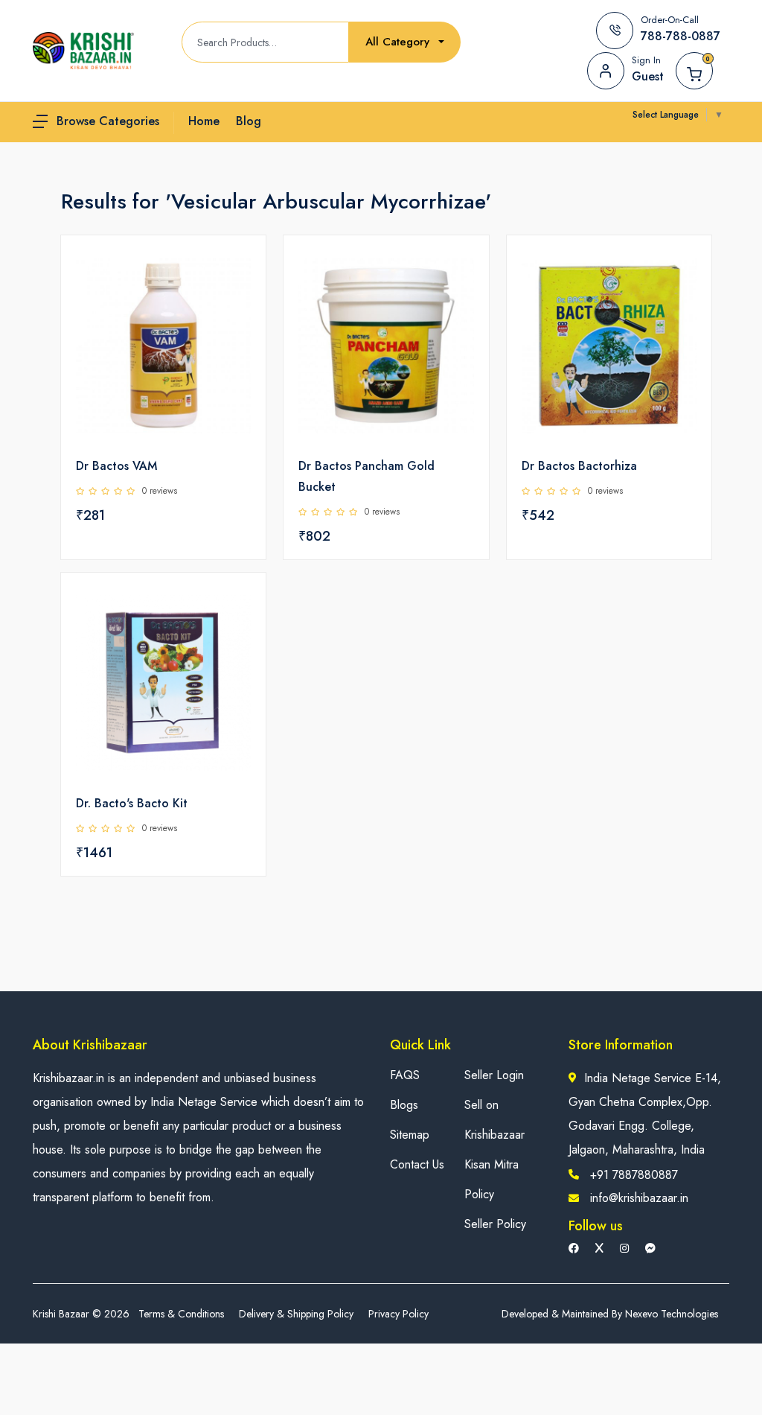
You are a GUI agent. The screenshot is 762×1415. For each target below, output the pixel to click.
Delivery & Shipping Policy (296, 1313)
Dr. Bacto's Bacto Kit (132, 803)
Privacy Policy (398, 1313)
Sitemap (409, 1134)
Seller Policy (495, 1224)
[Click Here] (238, 271)
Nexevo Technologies (671, 1313)
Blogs (404, 1104)
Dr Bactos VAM (116, 465)
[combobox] (404, 42)
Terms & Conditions (181, 1313)
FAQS (405, 1075)
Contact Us (417, 1164)
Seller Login (494, 1075)
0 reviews (159, 490)
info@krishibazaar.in (639, 1197)
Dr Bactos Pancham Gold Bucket (366, 476)
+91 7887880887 (634, 1174)
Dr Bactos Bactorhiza (579, 465)
